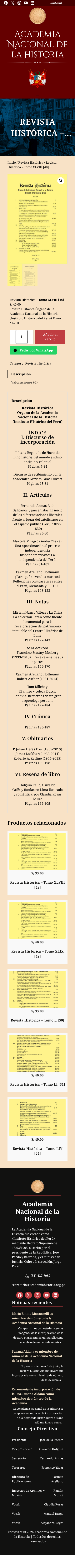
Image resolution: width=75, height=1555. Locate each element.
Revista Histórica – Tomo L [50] (37, 1020)
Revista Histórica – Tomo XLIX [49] (37, 953)
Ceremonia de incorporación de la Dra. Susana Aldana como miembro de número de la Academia (36, 1396)
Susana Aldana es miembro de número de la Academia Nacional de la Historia (37, 1356)
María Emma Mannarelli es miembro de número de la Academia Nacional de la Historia (37, 1318)
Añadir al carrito (50, 336)
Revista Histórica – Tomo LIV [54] (37, 1151)
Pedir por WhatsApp (36, 350)
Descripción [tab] (21, 374)
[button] (60, 180)
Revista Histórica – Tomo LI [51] (37, 1084)
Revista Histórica (30, 162)
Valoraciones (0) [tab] (24, 382)
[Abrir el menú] (37, 96)
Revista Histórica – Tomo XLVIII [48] (37, 884)
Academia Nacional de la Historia (38, 44)
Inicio (12, 162)
